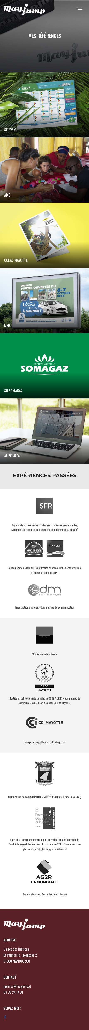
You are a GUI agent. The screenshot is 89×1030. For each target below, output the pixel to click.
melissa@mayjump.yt (17, 986)
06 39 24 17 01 (13, 992)
